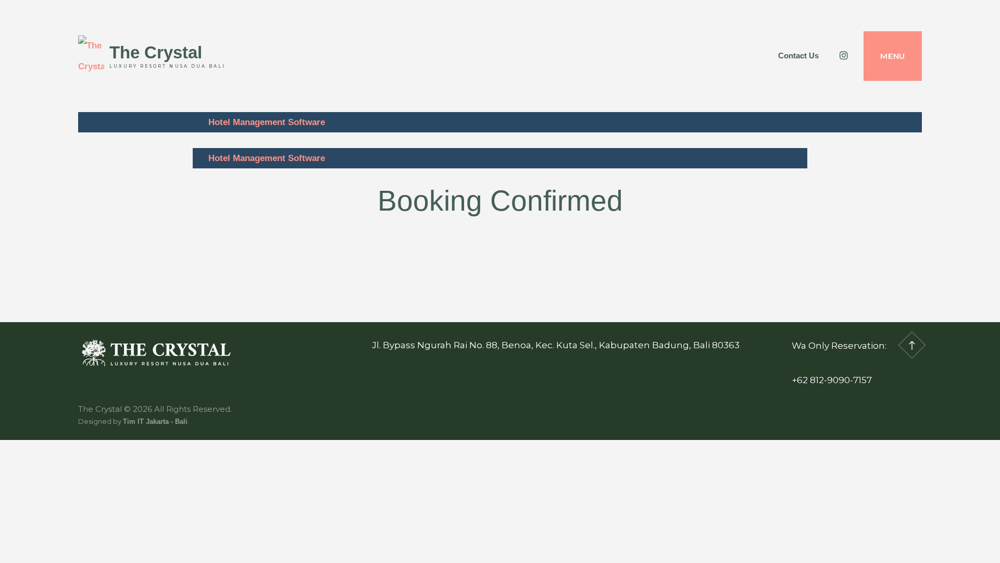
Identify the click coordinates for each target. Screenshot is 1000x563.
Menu (892, 56)
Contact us (798, 55)
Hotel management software (266, 122)
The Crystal (155, 52)
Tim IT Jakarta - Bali (155, 421)
